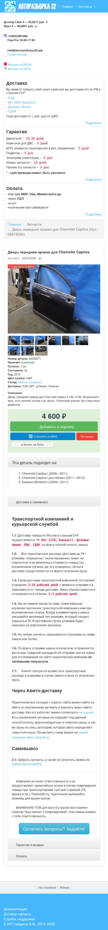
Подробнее (93, 123)
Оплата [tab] (21, 856)
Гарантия (30, 19)
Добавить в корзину (56, 426)
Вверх (64, 887)
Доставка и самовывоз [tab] (31, 502)
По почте (87, 436)
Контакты (85, 6)
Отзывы (63, 19)
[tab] (54, 462)
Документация (15, 908)
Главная (67, 6)
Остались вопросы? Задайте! (54, 828)
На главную (47, 887)
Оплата (47, 19)
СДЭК (12, 111)
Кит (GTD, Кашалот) (22, 102)
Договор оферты (17, 913)
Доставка (11, 19)
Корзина (96, 19)
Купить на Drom (32, 444)
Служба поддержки (19, 918)
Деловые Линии (19, 107)
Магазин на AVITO (19, 69)
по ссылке (86, 712)
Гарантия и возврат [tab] (29, 845)
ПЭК (11, 98)
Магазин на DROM (19, 64)
